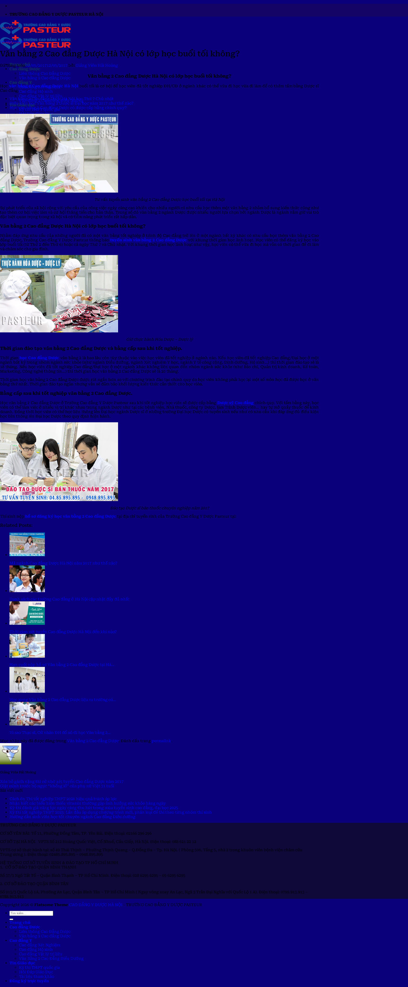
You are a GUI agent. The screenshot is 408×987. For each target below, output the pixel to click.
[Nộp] (11, 919)
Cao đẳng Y (20, 82)
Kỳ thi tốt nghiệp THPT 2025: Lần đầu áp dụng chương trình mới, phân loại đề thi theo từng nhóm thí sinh (110, 812)
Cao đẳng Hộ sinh (36, 91)
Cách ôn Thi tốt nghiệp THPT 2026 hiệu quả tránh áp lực (63, 799)
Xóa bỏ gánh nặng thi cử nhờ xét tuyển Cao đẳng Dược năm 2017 (61, 781)
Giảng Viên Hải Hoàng (97, 65)
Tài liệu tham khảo (36, 976)
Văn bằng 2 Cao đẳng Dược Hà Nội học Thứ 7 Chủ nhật (61, 99)
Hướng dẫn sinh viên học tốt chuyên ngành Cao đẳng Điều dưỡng (72, 817)
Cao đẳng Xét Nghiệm (39, 945)
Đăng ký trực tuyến (29, 981)
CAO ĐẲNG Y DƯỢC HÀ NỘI (95, 905)
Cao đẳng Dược (24, 69)
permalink (161, 741)
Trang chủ (19, 922)
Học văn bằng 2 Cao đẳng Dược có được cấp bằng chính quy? (68, 108)
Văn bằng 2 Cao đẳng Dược (44, 78)
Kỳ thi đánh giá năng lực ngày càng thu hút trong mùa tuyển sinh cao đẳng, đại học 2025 (93, 808)
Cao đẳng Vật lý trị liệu (40, 96)
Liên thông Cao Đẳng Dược (44, 73)
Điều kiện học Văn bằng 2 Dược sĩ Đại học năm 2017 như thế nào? (71, 103)
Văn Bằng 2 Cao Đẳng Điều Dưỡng (51, 958)
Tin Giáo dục (22, 963)
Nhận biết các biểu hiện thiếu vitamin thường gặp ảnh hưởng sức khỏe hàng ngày (87, 803)
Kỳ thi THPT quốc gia (39, 967)
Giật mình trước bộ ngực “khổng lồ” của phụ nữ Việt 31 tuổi (57, 786)
